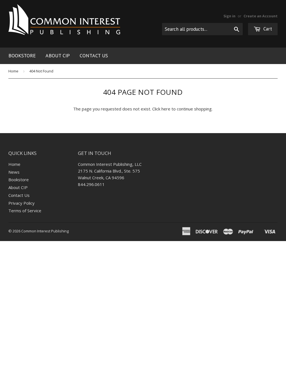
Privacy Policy (21, 203)
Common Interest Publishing (45, 231)
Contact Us (94, 55)
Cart (267, 29)
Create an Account (261, 15)
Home (13, 71)
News (14, 172)
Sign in (229, 15)
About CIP (58, 55)
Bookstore (22, 55)
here (165, 109)
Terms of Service (24, 210)
